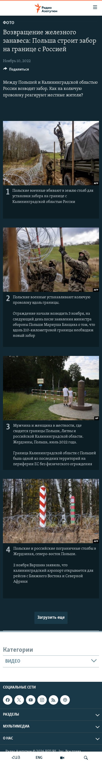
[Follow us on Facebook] (7, 700)
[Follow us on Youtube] (30, 700)
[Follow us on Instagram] (42, 700)
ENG (39, 758)
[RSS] (53, 700)
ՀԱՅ (16, 758)
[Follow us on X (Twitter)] (19, 700)
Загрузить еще (51, 617)
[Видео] (62, 758)
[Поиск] (85, 758)
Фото (8, 23)
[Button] (16, 70)
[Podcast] (65, 700)
